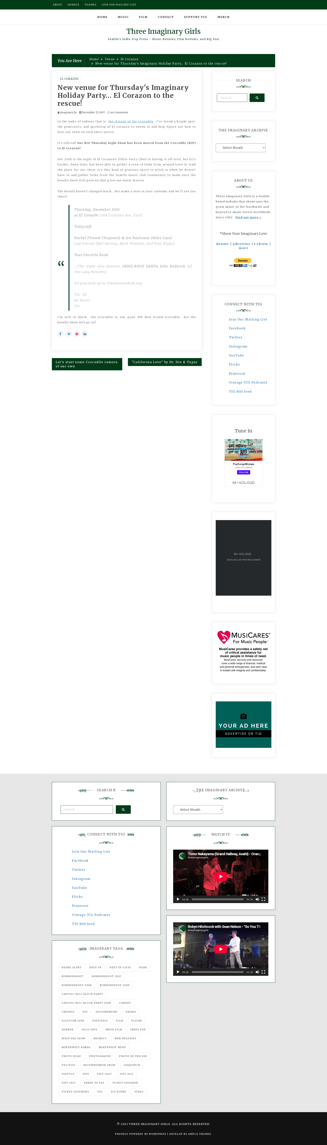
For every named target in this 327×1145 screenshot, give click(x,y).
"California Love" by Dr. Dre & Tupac (165, 362)
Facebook (237, 328)
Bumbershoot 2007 (107, 976)
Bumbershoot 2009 (115, 985)
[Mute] (257, 899)
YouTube (236, 355)
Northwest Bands (76, 1047)
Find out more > (248, 217)
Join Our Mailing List (248, 319)
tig (100, 1091)
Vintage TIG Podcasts (248, 382)
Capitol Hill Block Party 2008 (86, 1002)
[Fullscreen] (263, 899)
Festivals (100, 1020)
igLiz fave (89, 1029)
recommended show (99, 1065)
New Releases (125, 1038)
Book (143, 967)
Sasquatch (132, 1065)
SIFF (86, 1073)
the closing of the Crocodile (131, 121)
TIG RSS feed (240, 391)
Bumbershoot (73, 976)
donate (222, 244)
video (139, 1091)
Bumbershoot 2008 (77, 985)
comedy (125, 1002)
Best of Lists (120, 967)
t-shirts (261, 244)
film (119, 1020)
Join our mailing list (119, 4)
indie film (113, 1029)
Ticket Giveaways (75, 1091)
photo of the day (133, 1056)
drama (131, 1011)
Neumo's (100, 1038)
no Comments (119, 112)
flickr (136, 1020)
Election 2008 (73, 1020)
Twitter (236, 337)
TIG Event (118, 1091)
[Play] (178, 899)
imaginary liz (68, 112)
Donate (73, 4)
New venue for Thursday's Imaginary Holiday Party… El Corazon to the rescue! (123, 95)
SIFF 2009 (104, 1073)
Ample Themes (199, 1134)
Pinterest (237, 373)
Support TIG (195, 17)
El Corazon (69, 79)
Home (102, 17)
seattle (68, 1073)
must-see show (74, 1038)
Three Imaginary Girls (163, 31)
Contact (166, 17)
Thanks (91, 4)
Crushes (68, 1011)
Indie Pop (138, 1029)
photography (100, 1056)
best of (96, 967)
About (57, 4)
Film (143, 17)
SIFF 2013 (69, 1082)
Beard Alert (72, 967)
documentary (107, 1011)
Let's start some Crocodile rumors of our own (87, 364)
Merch (223, 17)
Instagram (238, 346)
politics (69, 1065)
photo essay (71, 1056)
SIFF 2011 (126, 1073)
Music (123, 17)
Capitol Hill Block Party (82, 994)
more (243, 248)
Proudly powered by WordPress (141, 1134)
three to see (94, 1082)
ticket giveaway (125, 1082)
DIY (85, 1011)
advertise (241, 244)
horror (67, 1029)
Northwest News (112, 1047)
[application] (220, 876)
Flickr (234, 364)
